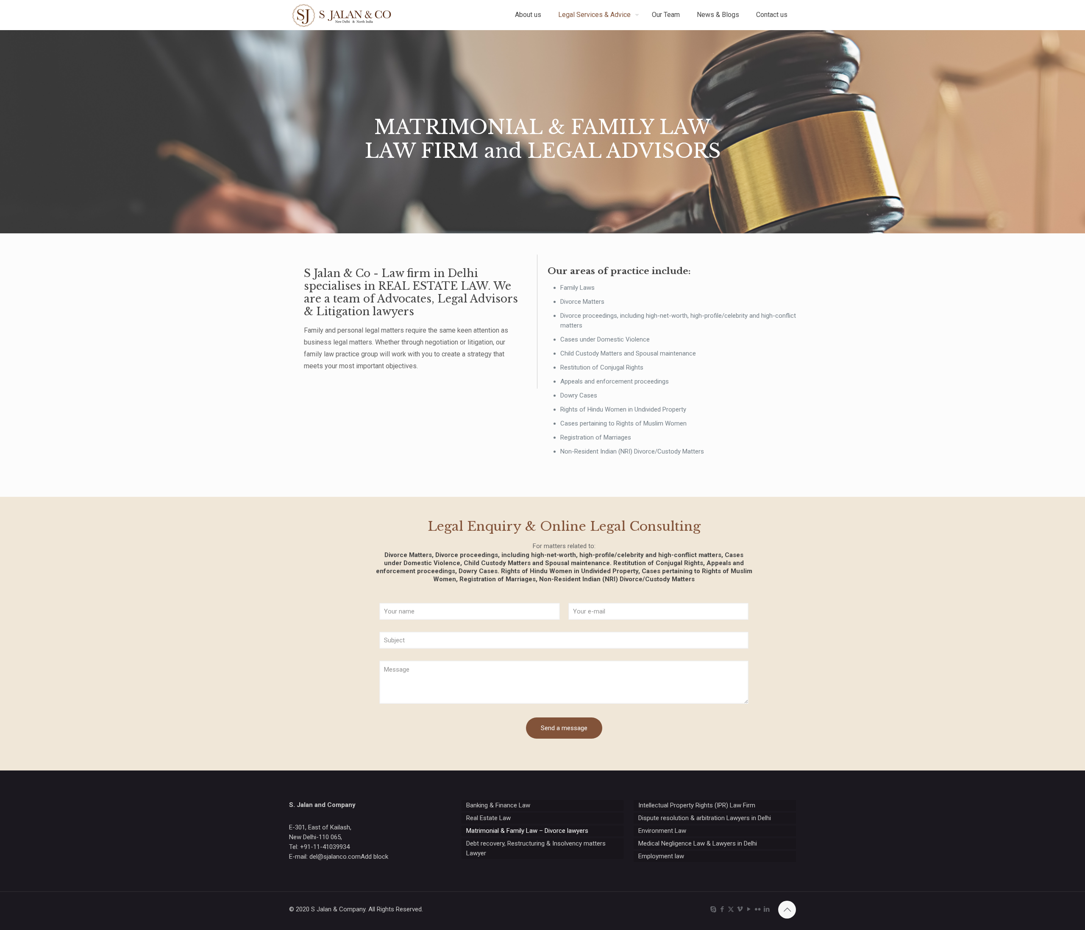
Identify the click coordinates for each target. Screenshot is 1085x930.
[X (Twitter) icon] (731, 909)
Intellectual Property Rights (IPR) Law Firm (696, 805)
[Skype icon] (713, 909)
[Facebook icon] (722, 909)
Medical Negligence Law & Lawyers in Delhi (697, 843)
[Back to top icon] (787, 910)
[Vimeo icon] (740, 909)
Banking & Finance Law (498, 805)
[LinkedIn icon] (766, 909)
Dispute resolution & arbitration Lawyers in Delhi (704, 818)
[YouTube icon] (749, 909)
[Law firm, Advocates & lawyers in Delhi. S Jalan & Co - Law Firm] (342, 15)
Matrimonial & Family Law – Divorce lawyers (527, 831)
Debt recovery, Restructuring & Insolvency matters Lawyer (536, 848)
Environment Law (662, 831)
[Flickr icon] (757, 909)
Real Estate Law (488, 818)
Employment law (661, 856)
